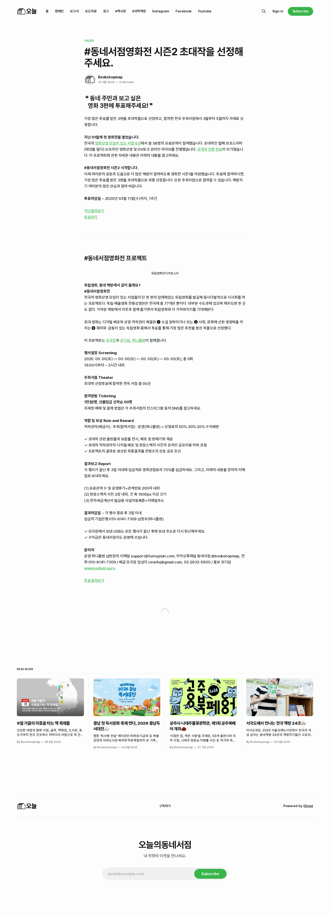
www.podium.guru (99, 568)
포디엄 (125, 340)
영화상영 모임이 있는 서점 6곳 (118, 143)
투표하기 (90, 217)
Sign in (277, 11)
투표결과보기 (94, 580)
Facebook (183, 11)
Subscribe (300, 11)
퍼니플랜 (138, 340)
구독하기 (165, 806)
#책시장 (120, 11)
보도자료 (91, 11)
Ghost (308, 806)
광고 (106, 11)
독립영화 (89, 40)
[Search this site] (263, 11)
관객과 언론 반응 (209, 149)
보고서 (74, 11)
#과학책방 (139, 11)
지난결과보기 (94, 211)
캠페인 (59, 11)
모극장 (111, 340)
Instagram (160, 11)
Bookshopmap (110, 77)
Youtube (204, 11)
